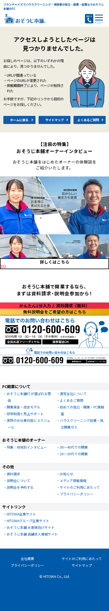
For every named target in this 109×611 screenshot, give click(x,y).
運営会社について (73, 393)
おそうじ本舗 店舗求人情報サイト (32, 534)
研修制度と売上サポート (25, 413)
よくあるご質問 (88, 120)
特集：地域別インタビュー (27, 447)
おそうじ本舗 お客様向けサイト (30, 527)
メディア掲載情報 (73, 480)
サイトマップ (54, 120)
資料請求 (13, 473)
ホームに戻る (19, 120)
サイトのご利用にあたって (80, 487)
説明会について (18, 480)
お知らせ (66, 473)
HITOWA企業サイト (21, 514)
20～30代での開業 (74, 453)
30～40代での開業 (74, 447)
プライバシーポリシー (76, 493)
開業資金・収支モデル (23, 407)
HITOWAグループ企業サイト (28, 520)
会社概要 (27, 558)
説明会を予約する (20, 487)
